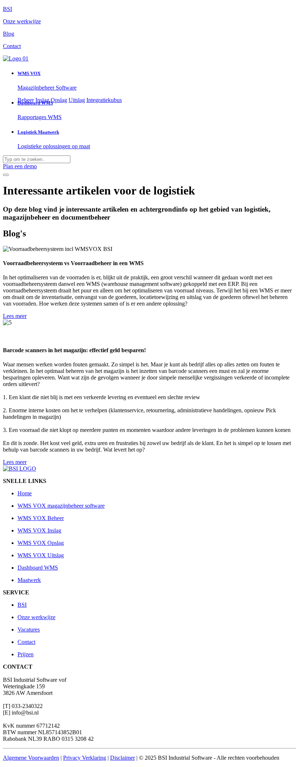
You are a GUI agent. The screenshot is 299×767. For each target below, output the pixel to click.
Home (25, 493)
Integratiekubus (104, 100)
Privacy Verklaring (84, 758)
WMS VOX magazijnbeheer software (61, 506)
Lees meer (15, 316)
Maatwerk (29, 580)
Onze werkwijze (36, 617)
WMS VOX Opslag (41, 543)
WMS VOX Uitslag (41, 555)
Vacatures (29, 629)
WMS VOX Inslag (39, 530)
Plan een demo (20, 166)
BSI (22, 605)
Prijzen (26, 654)
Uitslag (77, 100)
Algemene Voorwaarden (31, 758)
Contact (26, 642)
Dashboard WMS (38, 568)
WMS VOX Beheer (41, 518)
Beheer (26, 100)
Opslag (59, 100)
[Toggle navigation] (6, 175)
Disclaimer (122, 758)
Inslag (42, 100)
